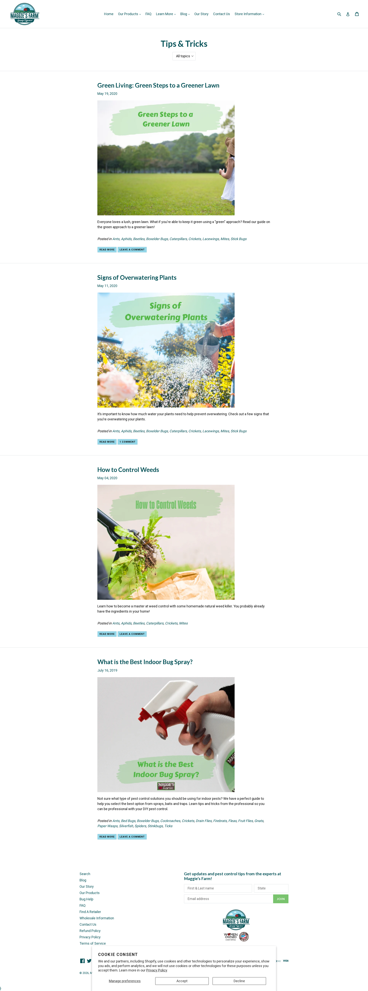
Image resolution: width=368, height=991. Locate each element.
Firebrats (220, 821)
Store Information (248, 14)
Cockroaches (170, 821)
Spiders (140, 826)
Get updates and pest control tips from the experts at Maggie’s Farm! (232, 876)
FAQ (148, 14)
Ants (115, 239)
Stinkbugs (155, 826)
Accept (182, 981)
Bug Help (86, 899)
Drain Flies (204, 821)
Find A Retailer (90, 912)
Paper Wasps (107, 826)
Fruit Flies (245, 821)
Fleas (232, 821)
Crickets (194, 239)
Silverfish (126, 826)
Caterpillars (178, 239)
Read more (107, 249)
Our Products (128, 14)
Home (108, 14)
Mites (224, 239)
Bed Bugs (128, 821)
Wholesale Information (97, 918)
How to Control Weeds (128, 469)
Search (85, 874)
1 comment (128, 442)
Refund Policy (90, 931)
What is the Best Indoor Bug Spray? (145, 661)
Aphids (126, 239)
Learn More (165, 14)
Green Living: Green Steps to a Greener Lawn (158, 85)
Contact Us (221, 14)
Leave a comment (132, 249)
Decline (239, 981)
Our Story (201, 14)
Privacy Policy (156, 970)
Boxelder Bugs (157, 239)
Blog (184, 14)
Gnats (258, 821)
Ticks (168, 826)
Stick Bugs (238, 239)
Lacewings (210, 239)
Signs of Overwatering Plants (137, 277)
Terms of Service (93, 943)
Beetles (139, 239)
